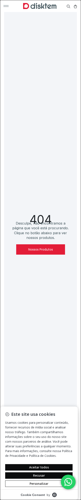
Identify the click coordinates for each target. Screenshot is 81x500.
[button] (6, 6)
